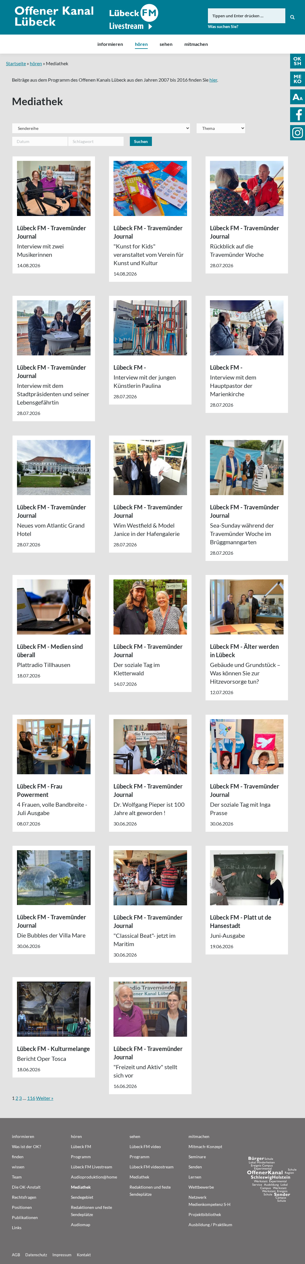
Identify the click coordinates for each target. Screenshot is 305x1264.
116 (31, 1098)
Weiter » (44, 1098)
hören (36, 63)
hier (213, 80)
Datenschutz (36, 1254)
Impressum (61, 1254)
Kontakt (84, 1254)
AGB (16, 1254)
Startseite (16, 63)
